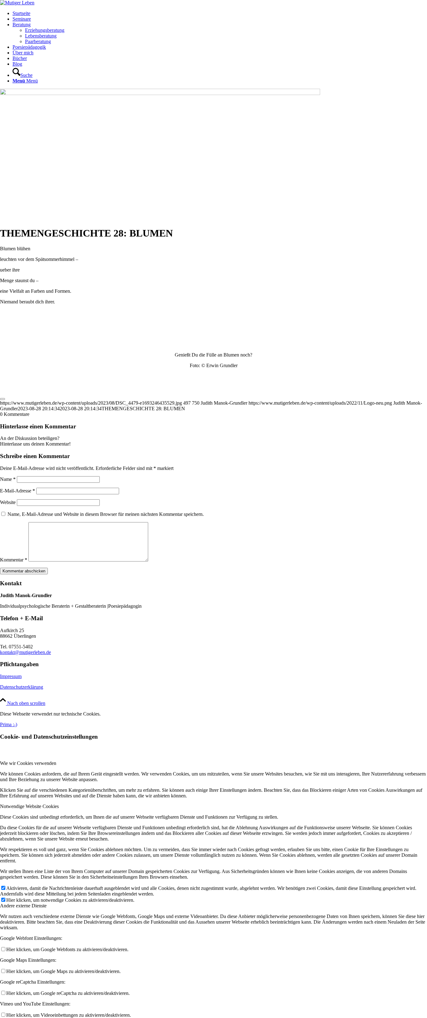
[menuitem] (220, 13)
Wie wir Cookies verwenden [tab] (28, 763)
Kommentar (13, 559)
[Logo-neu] (17, 2)
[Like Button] (2, 399)
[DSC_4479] (160, 93)
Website (8, 502)
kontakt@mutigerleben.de (25, 652)
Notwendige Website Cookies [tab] (29, 806)
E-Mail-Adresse (17, 490)
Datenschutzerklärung (21, 687)
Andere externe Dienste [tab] (23, 905)
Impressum (11, 676)
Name (8, 479)
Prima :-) (8, 724)
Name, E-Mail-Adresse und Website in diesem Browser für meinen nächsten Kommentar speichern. (106, 514)
